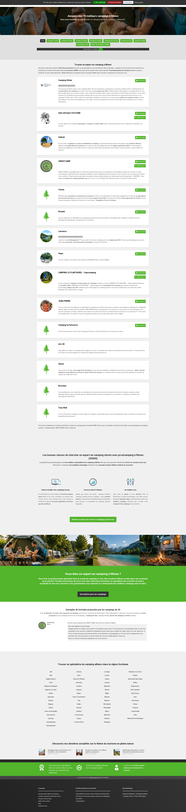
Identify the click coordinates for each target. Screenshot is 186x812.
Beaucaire (51, 697)
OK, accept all (100, 2)
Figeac (79, 693)
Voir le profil (141, 80)
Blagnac (50, 704)
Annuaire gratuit (42, 794)
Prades (135, 675)
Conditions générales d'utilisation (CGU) (49, 796)
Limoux (107, 675)
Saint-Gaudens (135, 689)
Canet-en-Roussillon (51, 711)
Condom (79, 686)
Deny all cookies (115, 2)
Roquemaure (135, 686)
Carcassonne (51, 715)
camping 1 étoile (52, 41)
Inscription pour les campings (93, 594)
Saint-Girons (135, 693)
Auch (51, 682)
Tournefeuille (135, 711)
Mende (107, 689)
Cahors (51, 707)
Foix (79, 700)
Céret (79, 675)
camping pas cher (82, 44)
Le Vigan (107, 672)
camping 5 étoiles (95, 41)
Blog (39, 803)
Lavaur (79, 718)
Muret (107, 711)
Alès (51, 675)
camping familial (140, 41)
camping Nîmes (80, 801)
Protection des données (45, 798)
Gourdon (79, 707)
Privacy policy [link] (138, 2)
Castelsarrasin (51, 725)
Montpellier (107, 707)
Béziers (51, 700)
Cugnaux (79, 689)
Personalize (128, 2)
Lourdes (107, 682)
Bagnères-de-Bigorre (50, 686)
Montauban (107, 704)
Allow (100, 49)
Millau (107, 693)
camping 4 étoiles (81, 41)
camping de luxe (126, 41)
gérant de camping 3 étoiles (100, 44)
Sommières (135, 700)
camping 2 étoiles (66, 41)
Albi (51, 672)
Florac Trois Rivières (79, 697)
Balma (51, 693)
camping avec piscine (111, 41)
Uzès (135, 715)
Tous (42, 41)
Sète (135, 697)
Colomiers (79, 682)
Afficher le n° (140, 117)
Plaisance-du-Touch (135, 672)
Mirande (107, 697)
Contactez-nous (42, 806)
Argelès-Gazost (51, 679)
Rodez (135, 682)
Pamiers (107, 718)
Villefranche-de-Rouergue (135, 718)
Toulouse (135, 707)
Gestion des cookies (44, 801)
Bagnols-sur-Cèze (50, 689)
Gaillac (79, 704)
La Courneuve (79, 715)
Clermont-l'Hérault (79, 679)
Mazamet (107, 686)
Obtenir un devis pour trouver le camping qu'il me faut (93, 519)
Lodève (107, 679)
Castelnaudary (50, 722)
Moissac (107, 700)
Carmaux (51, 718)
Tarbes (135, 704)
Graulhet (79, 711)
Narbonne (107, 715)
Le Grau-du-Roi (79, 722)
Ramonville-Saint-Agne (135, 679)
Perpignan (107, 722)
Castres (78, 672)
